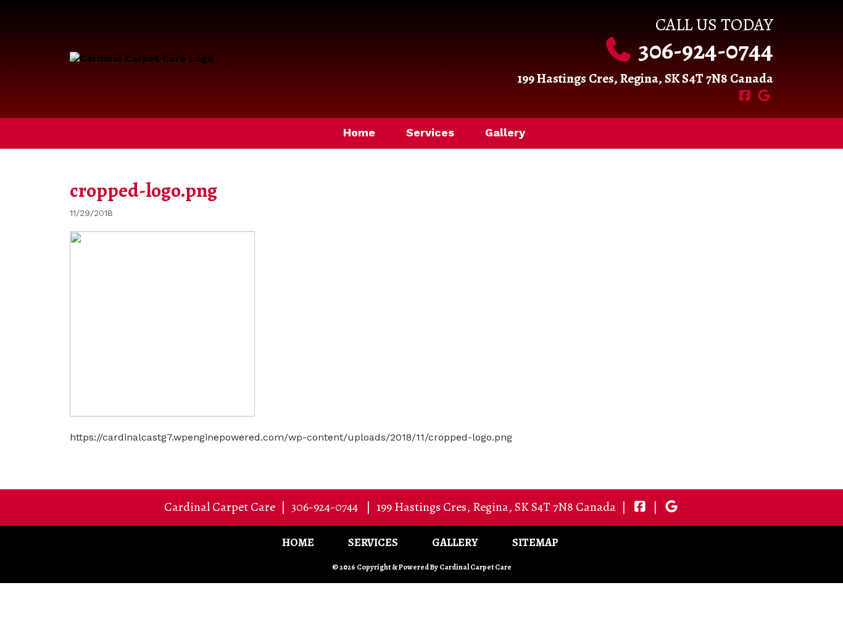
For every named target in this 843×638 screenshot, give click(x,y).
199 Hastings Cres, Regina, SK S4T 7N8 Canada (645, 78)
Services (430, 132)
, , (496, 507)
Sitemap (535, 542)
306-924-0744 (705, 50)
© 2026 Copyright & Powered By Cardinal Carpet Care (422, 567)
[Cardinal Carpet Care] (241, 59)
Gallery (505, 132)
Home (359, 132)
